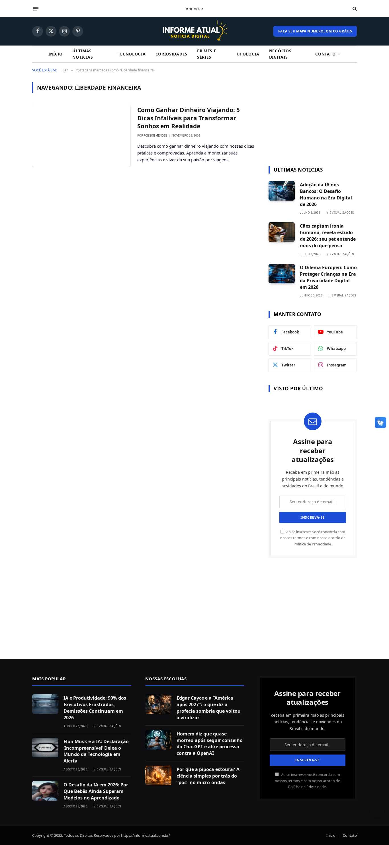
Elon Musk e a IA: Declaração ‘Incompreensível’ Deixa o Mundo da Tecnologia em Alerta (96, 751)
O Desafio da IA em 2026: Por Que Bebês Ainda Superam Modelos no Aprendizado (96, 791)
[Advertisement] (313, 117)
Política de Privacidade (312, 544)
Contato (325, 54)
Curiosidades (171, 54)
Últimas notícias (82, 54)
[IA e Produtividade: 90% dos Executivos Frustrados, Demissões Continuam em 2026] (45, 704)
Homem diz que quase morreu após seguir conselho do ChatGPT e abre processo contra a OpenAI (210, 744)
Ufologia (248, 54)
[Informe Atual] (194, 31)
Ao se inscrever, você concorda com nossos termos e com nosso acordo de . (312, 538)
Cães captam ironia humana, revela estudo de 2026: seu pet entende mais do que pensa (328, 236)
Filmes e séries (206, 54)
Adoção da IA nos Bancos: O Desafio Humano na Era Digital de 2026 (326, 194)
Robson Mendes (155, 135)
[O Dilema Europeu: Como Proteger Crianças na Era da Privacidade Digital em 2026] (282, 273)
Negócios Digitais (280, 54)
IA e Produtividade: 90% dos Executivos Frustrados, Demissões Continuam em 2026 (95, 708)
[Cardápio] (35, 8)
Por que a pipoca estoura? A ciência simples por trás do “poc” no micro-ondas (208, 776)
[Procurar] (354, 8)
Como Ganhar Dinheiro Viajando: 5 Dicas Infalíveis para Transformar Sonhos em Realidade (188, 118)
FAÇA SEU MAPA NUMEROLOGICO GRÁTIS (315, 31)
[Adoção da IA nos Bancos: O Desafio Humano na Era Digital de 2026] (282, 191)
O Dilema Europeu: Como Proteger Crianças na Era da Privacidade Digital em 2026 (328, 277)
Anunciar (194, 8)
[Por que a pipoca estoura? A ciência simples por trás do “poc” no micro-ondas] (158, 775)
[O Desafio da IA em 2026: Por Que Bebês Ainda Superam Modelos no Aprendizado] (45, 791)
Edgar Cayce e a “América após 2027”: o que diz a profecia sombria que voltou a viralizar (209, 708)
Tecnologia (132, 54)
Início (55, 54)
